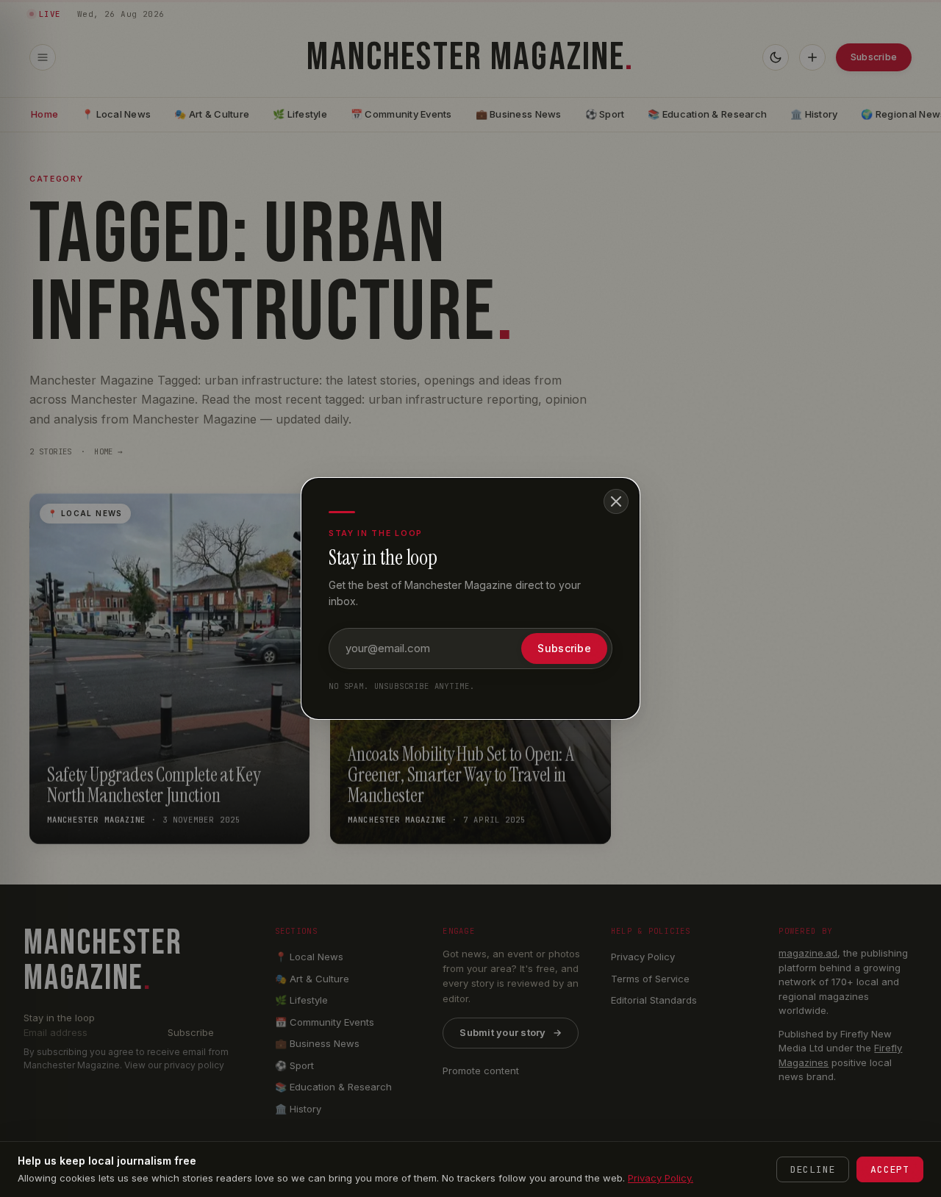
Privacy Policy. (660, 1178)
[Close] (616, 501)
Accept (889, 1169)
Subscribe (564, 648)
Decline (812, 1169)
